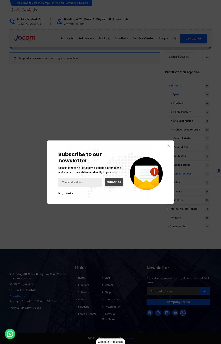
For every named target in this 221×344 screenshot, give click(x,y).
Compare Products (109, 341)
